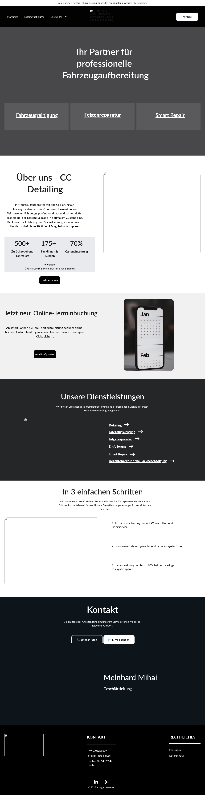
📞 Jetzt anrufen (87, 639)
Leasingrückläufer (34, 17)
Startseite (12, 17)
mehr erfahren (50, 280)
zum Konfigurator (45, 354)
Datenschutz (176, 756)
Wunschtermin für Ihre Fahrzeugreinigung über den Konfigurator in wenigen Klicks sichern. (102, 3)
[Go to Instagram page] (107, 782)
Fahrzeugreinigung (37, 115)
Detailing (115, 425)
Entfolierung (117, 446)
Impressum (175, 750)
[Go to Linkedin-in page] (96, 782)
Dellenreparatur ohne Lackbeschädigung (138, 461)
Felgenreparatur (102, 115)
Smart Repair (170, 115)
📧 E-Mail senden (119, 639)
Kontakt (187, 17)
